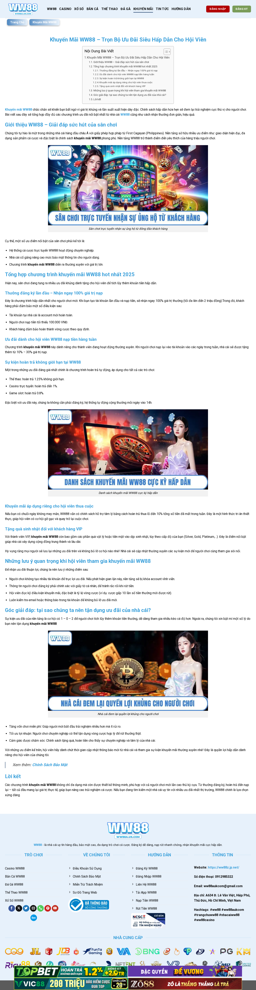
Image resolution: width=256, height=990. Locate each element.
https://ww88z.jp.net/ (223, 867)
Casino (65, 9)
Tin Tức (162, 9)
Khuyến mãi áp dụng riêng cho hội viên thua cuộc (125, 82)
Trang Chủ (17, 22)
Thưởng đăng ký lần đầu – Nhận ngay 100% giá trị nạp (128, 70)
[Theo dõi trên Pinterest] (47, 908)
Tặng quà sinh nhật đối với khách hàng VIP (122, 86)
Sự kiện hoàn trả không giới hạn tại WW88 (121, 78)
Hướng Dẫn (181, 9)
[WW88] (23, 9)
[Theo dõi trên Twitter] (26, 908)
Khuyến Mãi (143, 9)
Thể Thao (109, 9)
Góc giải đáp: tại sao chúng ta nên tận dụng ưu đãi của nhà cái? (129, 94)
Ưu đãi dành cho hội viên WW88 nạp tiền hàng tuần (126, 74)
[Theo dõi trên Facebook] (11, 908)
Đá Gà (126, 9)
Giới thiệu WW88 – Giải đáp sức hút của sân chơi (121, 62)
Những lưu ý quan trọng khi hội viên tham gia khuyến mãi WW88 (129, 90)
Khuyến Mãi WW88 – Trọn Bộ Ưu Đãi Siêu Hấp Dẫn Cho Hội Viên (128, 57)
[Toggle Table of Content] (165, 51)
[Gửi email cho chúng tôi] (33, 908)
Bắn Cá (93, 9)
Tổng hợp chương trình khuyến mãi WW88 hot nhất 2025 (125, 66)
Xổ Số (79, 9)
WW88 (51, 9)
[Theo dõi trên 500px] (33, 917)
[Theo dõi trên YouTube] (55, 908)
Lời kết (97, 99)
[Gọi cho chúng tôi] (40, 908)
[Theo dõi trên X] (19, 908)
